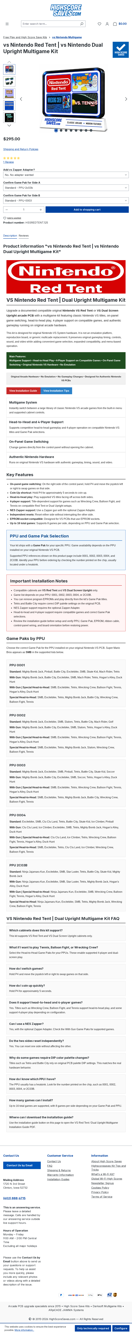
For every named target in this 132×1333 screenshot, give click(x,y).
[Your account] (107, 24)
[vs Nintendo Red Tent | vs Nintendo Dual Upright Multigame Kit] (73, 98)
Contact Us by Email (19, 1165)
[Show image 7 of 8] (86, 130)
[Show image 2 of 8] (61, 130)
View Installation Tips (56, 390)
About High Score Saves (106, 1161)
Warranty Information (60, 1174)
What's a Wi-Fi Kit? (102, 1174)
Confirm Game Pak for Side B (21, 195)
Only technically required (93, 1328)
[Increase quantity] (41, 209)
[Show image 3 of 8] (66, 130)
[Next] (126, 99)
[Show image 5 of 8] (76, 130)
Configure (120, 1328)
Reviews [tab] (24, 235)
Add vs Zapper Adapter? (19, 169)
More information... (24, 1330)
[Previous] (21, 99)
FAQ (49, 1165)
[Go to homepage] (66, 10)
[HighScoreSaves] (121, 50)
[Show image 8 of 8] (91, 130)
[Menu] (7, 24)
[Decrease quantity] (6, 209)
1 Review (8, 162)
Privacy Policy (100, 1192)
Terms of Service (101, 1196)
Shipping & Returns (59, 1170)
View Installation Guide (23, 390)
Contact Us (54, 1161)
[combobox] (49, 24)
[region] (66, 98)
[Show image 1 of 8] (56, 130)
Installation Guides (58, 1179)
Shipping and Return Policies (20, 149)
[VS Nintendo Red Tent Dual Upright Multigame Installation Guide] (66, 276)
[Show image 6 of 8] (81, 130)
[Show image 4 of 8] (71, 130)
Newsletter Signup (102, 1183)
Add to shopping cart (87, 209)
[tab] (10, 236)
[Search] (81, 24)
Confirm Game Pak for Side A (21, 182)
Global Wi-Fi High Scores (106, 1178)
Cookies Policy (100, 1187)
